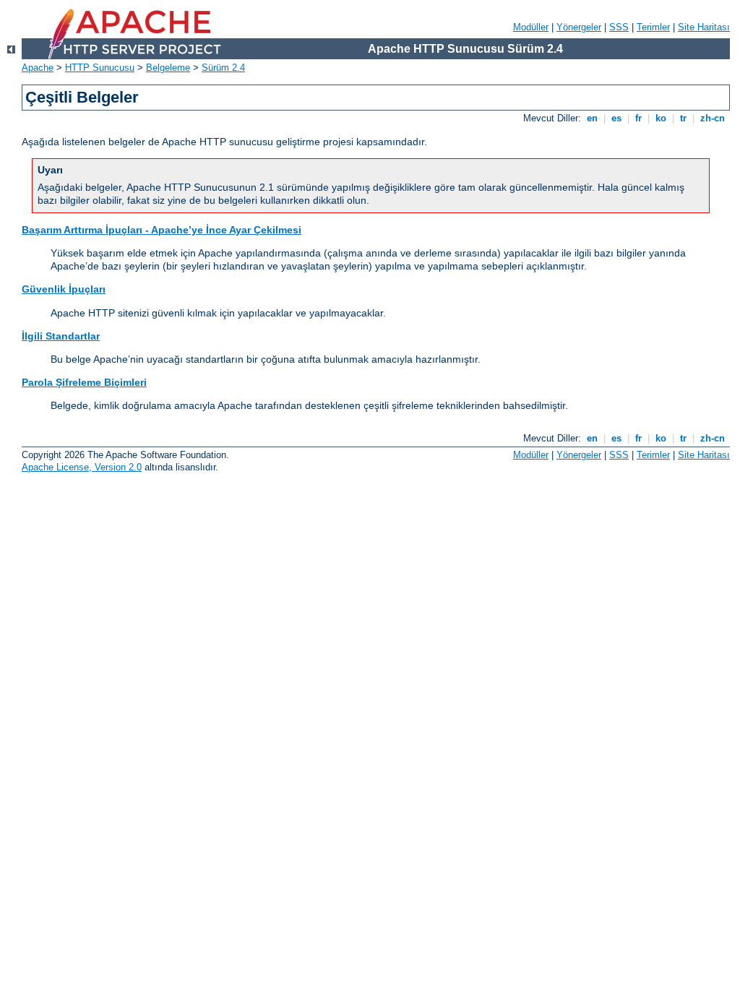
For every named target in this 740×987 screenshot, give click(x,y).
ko (661, 118)
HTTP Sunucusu (99, 67)
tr (683, 118)
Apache (37, 67)
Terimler (653, 27)
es (616, 118)
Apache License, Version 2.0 (82, 467)
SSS (619, 27)
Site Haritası (704, 27)
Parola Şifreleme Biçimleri (84, 382)
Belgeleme (168, 67)
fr (638, 118)
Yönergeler (578, 27)
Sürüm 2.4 (223, 67)
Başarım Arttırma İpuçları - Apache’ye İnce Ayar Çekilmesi (161, 230)
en (592, 118)
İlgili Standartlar (61, 336)
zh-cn (712, 118)
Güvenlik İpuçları (64, 289)
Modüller (530, 27)
